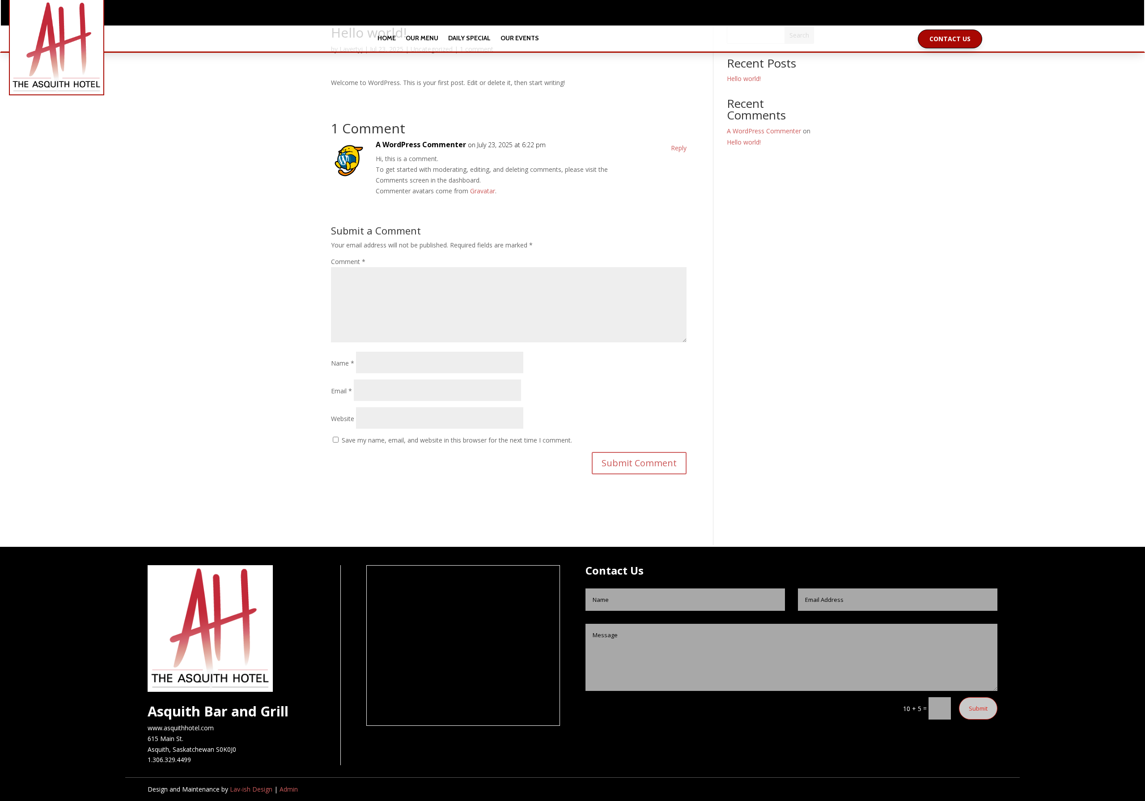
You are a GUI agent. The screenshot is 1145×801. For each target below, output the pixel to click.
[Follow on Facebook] (563, 15)
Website (342, 418)
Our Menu (422, 38)
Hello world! (744, 78)
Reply (679, 148)
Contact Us (950, 38)
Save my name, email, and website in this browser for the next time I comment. (457, 440)
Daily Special (469, 38)
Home (386, 38)
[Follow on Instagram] (581, 15)
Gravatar (482, 191)
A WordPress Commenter (421, 144)
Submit (978, 708)
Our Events (519, 38)
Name (342, 363)
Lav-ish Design (251, 789)
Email (341, 391)
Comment (348, 261)
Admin (289, 789)
